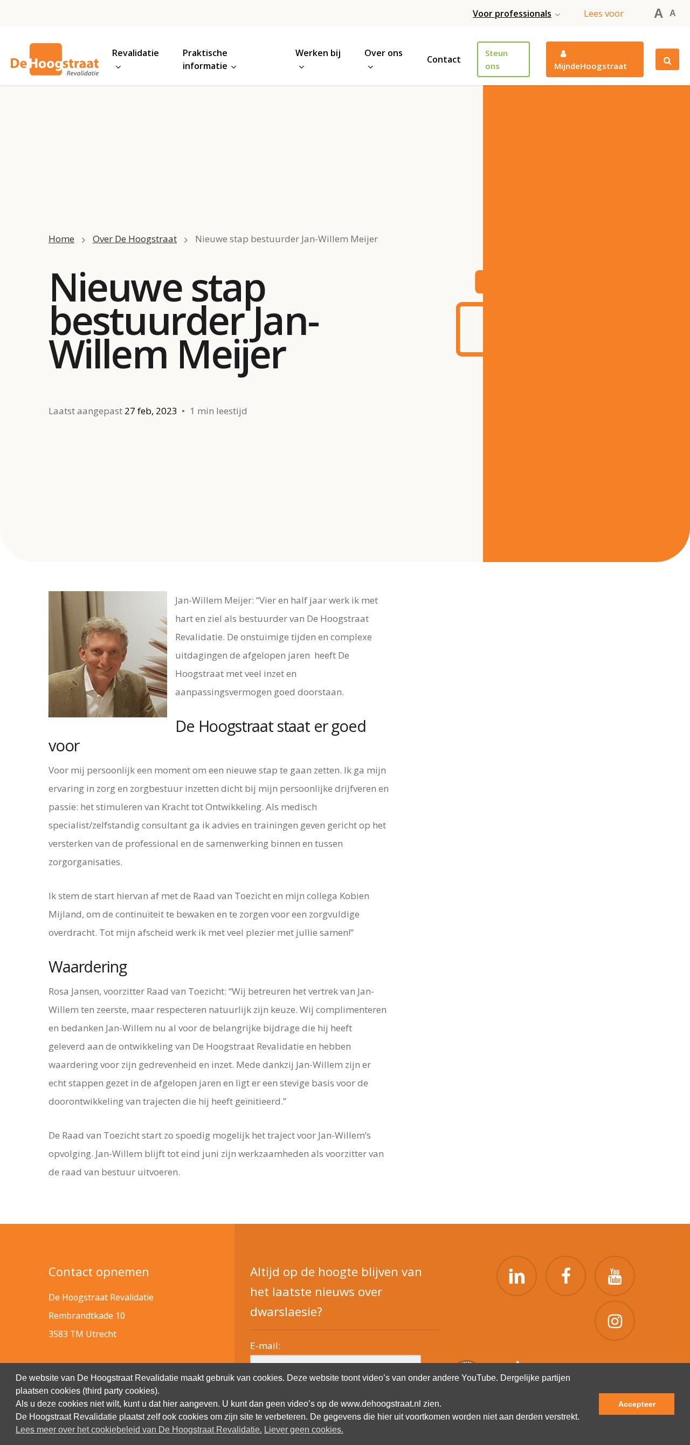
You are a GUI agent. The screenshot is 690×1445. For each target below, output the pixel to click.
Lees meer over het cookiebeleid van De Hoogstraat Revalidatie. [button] (139, 1429)
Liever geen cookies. (303, 1429)
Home (61, 238)
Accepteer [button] (637, 1404)
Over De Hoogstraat (135, 238)
